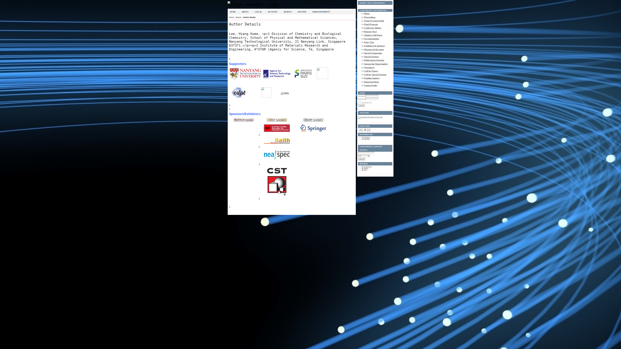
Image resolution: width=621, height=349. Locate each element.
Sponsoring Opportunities (376, 64)
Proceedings (370, 17)
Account (273, 12)
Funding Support (372, 78)
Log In (258, 12)
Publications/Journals (374, 60)
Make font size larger (368, 130)
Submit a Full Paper (373, 35)
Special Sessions (371, 56)
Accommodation (371, 38)
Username (361, 96)
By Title (364, 170)
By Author (365, 168)
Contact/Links (370, 85)
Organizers (369, 67)
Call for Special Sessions (375, 74)
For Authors (366, 139)
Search (288, 12)
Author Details (249, 17)
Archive (302, 12)
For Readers (366, 137)
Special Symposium (373, 53)
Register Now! (370, 31)
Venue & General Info (374, 21)
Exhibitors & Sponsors (374, 46)
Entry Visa (369, 42)
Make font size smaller (361, 130)
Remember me (367, 103)
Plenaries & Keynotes (374, 49)
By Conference (367, 166)
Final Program (371, 24)
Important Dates (371, 82)
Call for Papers (371, 71)
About (245, 12)
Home (367, 13)
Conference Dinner (372, 28)
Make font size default (364, 130)
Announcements (321, 12)
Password (361, 99)
